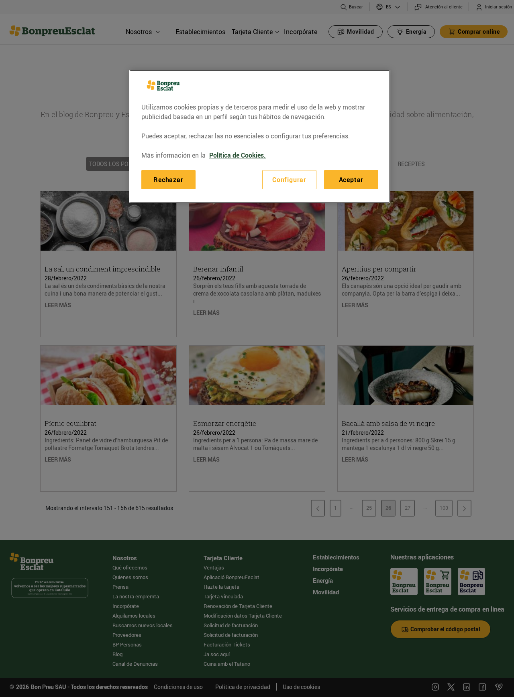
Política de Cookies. (237, 155)
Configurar (289, 179)
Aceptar (351, 179)
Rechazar (168, 179)
